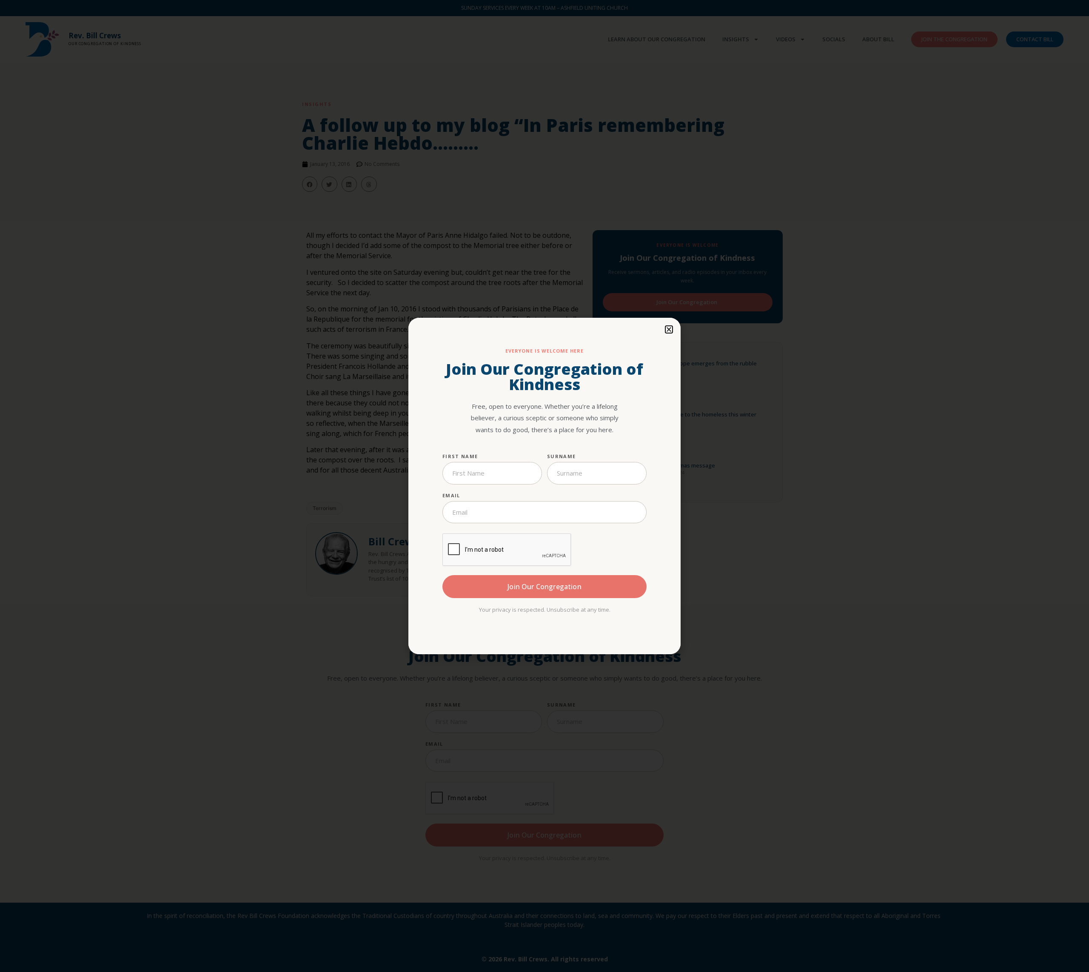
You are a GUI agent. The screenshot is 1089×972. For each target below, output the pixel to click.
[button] (669, 329)
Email (451, 495)
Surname (561, 456)
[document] (544, 486)
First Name (460, 456)
